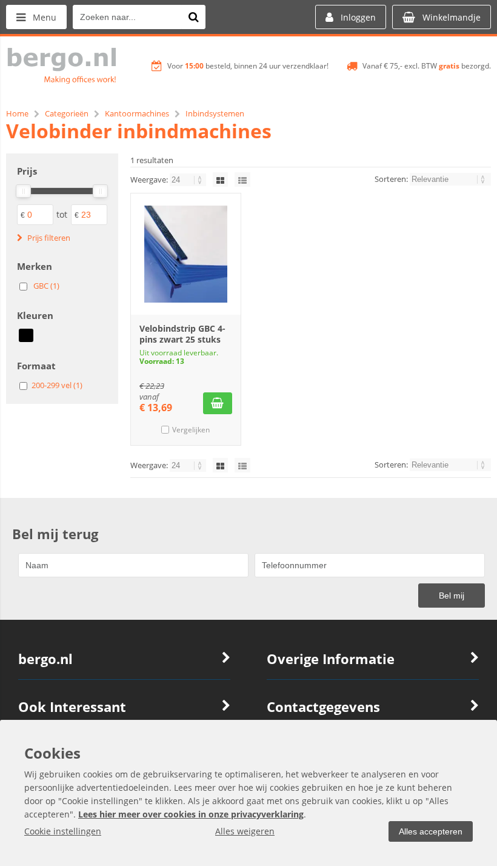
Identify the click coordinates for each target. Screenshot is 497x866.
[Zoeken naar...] (193, 17)
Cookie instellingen (62, 831)
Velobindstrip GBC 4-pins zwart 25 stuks (182, 334)
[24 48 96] (189, 179)
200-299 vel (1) (57, 385)
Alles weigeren (245, 831)
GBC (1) (46, 285)
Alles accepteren (430, 831)
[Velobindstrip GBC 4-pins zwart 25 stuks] (186, 254)
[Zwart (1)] (26, 335)
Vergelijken (191, 430)
